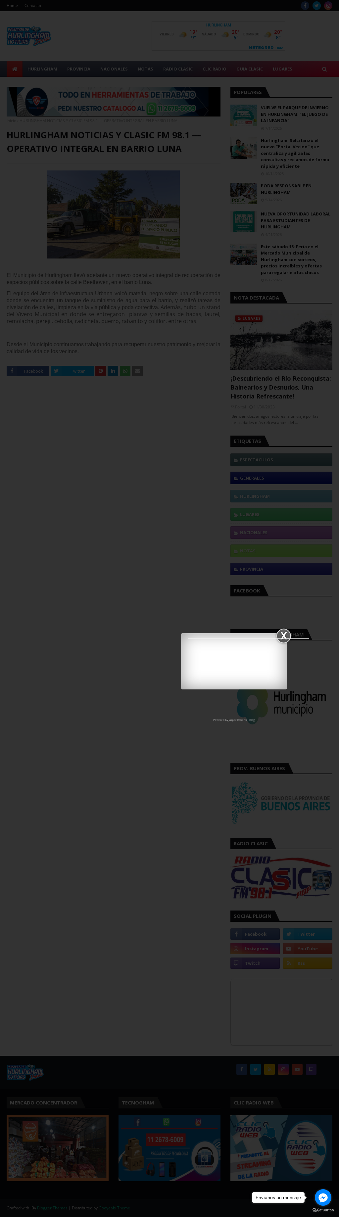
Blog (252, 720)
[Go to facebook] (323, 1197)
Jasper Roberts (238, 720)
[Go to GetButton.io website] (323, 1210)
